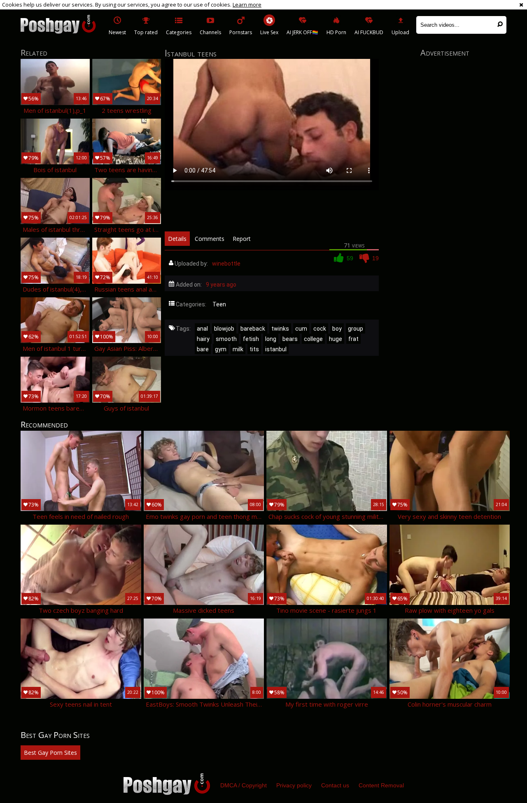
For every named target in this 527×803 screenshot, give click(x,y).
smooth (226, 339)
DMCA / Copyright (243, 785)
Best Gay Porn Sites (50, 752)
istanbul (276, 349)
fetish (251, 339)
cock (319, 328)
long (270, 339)
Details (177, 239)
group (355, 328)
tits (254, 349)
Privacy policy (294, 785)
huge (335, 339)
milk (238, 349)
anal (202, 328)
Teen (219, 304)
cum (301, 328)
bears (290, 339)
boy (337, 328)
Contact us (335, 785)
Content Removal (381, 785)
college (313, 339)
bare (203, 349)
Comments (209, 239)
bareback (252, 328)
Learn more (247, 4)
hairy (203, 339)
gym (220, 349)
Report (242, 239)
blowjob (224, 328)
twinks (280, 328)
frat (353, 339)
